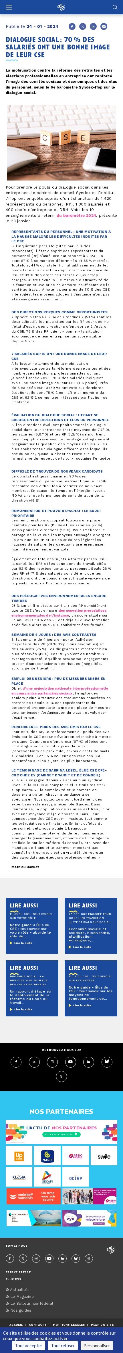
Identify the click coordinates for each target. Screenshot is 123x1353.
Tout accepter (28, 1345)
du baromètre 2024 (76, 215)
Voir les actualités (58, 1134)
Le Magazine (21, 1297)
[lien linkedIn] (88, 1062)
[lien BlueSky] (107, 1062)
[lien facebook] (16, 1062)
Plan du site (102, 1324)
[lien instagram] (52, 1062)
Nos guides (20, 1310)
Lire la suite (23, 943)
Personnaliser (97, 1345)
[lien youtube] (70, 1062)
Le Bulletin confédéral (31, 1304)
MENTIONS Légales (69, 1324)
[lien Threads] (61, 1076)
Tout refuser (63, 1345)
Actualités (19, 1290)
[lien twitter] (34, 1062)
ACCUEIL (16, 1324)
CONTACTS (38, 1324)
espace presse (18, 1272)
